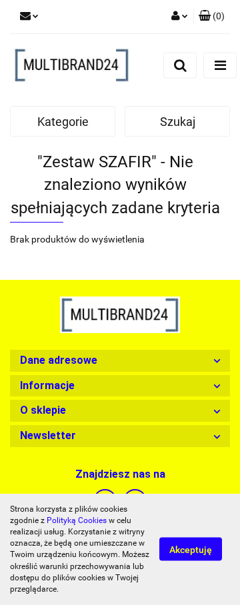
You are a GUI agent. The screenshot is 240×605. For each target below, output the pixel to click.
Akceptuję (190, 549)
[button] (211, 16)
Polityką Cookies (77, 520)
